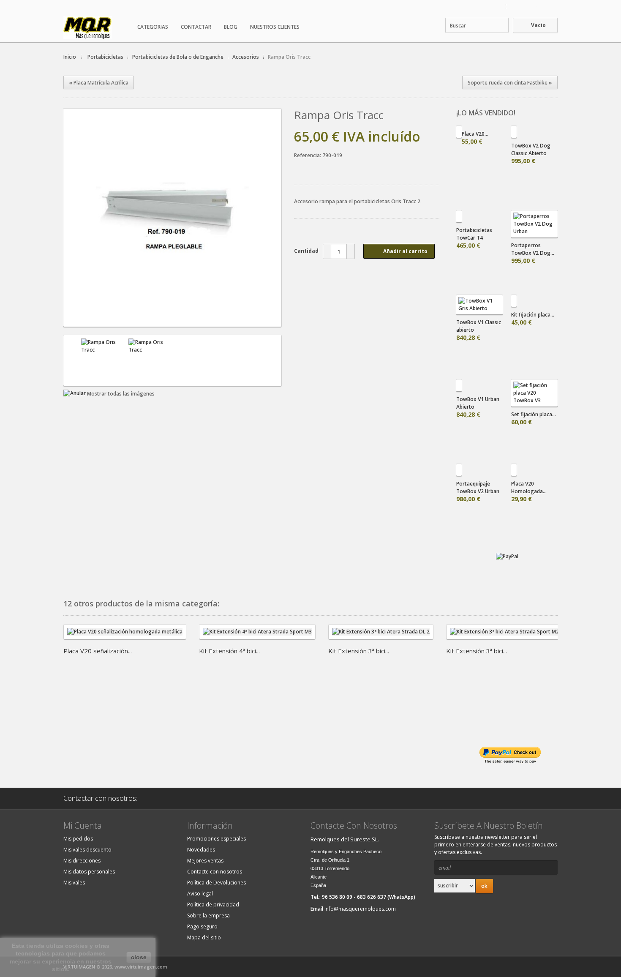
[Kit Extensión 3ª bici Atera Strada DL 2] (380, 636)
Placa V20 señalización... (97, 651)
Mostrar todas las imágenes (121, 393)
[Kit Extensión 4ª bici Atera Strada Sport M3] (257, 636)
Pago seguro (202, 926)
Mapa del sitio (204, 937)
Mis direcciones (82, 860)
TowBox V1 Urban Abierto (477, 407)
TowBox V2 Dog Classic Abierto (530, 153)
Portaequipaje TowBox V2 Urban (477, 491)
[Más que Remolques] (97, 27)
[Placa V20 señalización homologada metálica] (124, 636)
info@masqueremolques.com (360, 908)
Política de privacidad (213, 904)
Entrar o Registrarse (534, 6)
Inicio (69, 56)
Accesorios (245, 56)
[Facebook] (178, 798)
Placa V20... (475, 137)
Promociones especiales (216, 838)
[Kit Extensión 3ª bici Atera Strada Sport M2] (504, 636)
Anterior (71, 360)
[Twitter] (199, 798)
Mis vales (74, 882)
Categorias (152, 26)
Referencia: (308, 155)
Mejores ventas (205, 860)
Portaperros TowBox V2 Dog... (532, 253)
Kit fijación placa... (532, 318)
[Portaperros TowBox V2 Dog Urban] (534, 223)
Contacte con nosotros (214, 871)
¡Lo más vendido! (485, 112)
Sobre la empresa (208, 915)
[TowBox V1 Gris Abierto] (479, 304)
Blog (230, 26)
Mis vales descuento (87, 849)
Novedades (201, 849)
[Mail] (156, 798)
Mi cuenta (490, 6)
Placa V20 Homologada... (529, 491)
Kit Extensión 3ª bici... (358, 651)
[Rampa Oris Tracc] (172, 319)
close (139, 957)
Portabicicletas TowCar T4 (474, 238)
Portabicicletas (105, 56)
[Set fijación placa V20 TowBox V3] (534, 393)
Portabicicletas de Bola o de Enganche (177, 56)
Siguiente (273, 360)
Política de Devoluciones (216, 882)
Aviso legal (200, 893)
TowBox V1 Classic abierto (478, 330)
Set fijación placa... (533, 418)
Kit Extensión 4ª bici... (229, 651)
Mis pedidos (78, 838)
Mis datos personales (89, 871)
